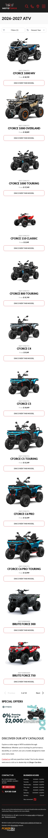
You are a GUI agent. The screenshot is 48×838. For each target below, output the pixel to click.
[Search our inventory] (27, 6)
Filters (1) (14, 30)
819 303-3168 (10, 791)
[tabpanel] (34, 787)
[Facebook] (35, 799)
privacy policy (31, 815)
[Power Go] (22, 829)
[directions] (38, 6)
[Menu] (43, 6)
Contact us (6, 759)
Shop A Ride (14, 825)
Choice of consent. (10, 817)
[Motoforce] (9, 6)
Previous (11, 693)
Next (38, 693)
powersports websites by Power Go (31, 823)
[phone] (32, 6)
